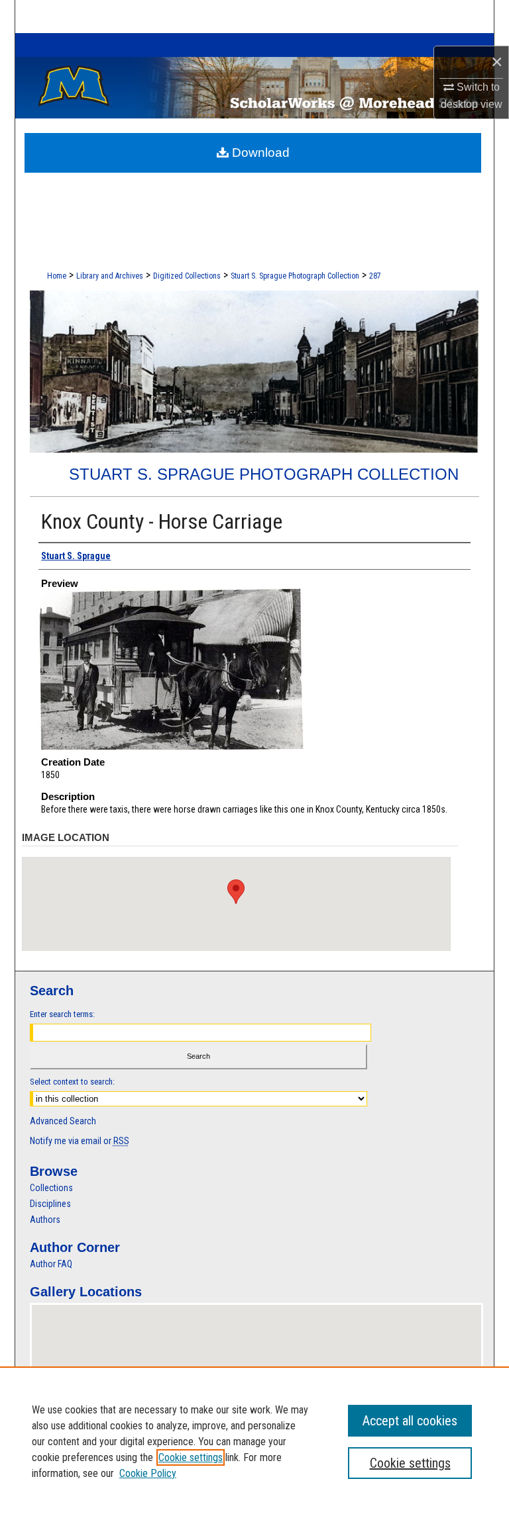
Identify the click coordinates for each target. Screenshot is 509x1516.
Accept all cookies (410, 1421)
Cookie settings (190, 1457)
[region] (254, 1441)
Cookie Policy (147, 1473)
